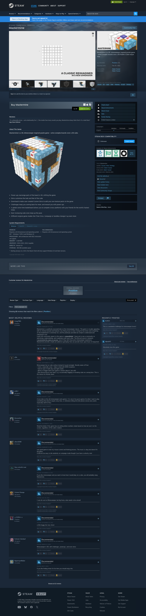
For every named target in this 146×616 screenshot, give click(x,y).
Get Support (122, 604)
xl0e (15, 357)
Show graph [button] (130, 300)
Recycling (89, 607)
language (132, 2)
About (53, 6)
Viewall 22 (131, 153)
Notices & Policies (105, 604)
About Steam (71, 596)
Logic (107, 84)
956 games (17, 393)
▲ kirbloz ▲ (18, 517)
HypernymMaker (19, 561)
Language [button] (40, 300)
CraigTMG (17, 321)
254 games (17, 541)
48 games (17, 323)
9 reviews (16, 395)
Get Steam (121, 596)
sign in (125, 2)
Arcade (123, 84)
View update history (103, 182)
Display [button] (72, 300)
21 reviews (17, 359)
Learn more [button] (129, 141)
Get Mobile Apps (123, 600)
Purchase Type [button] (27, 300)
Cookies (102, 607)
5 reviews (16, 543)
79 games (17, 519)
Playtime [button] (63, 300)
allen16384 (17, 442)
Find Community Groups (104, 190)
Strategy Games (21, 25)
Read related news (103, 185)
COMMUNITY (43, 6)
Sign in (13, 94)
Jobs (87, 600)
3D (104, 84)
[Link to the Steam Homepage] (16, 7)
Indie (112, 84)
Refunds (102, 611)
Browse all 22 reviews (54, 583)
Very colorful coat (20, 467)
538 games (17, 494)
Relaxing (117, 84)
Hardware (88, 604)
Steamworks (71, 604)
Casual (103, 165)
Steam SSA (71, 600)
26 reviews (17, 469)
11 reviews (17, 325)
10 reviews (17, 563)
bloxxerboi (17, 418)
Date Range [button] (51, 300)
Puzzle (99, 84)
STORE (34, 6)
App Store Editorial (14, 122)
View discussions (102, 188)
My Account (121, 607)
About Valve (89, 596)
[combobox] (110, 13)
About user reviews (119, 281)
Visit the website (102, 176)
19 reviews (17, 444)
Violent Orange (19, 492)
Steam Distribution (73, 607)
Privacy (102, 596)
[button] (12, 13)
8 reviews (16, 422)
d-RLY (16, 391)
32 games (17, 420)
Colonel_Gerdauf (20, 539)
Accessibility (104, 600)
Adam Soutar (116, 69)
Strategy (129, 84)
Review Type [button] (14, 300)
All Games (12, 25)
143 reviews (17, 496)
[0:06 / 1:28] (52, 55)
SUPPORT (62, 6)
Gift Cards (70, 611)
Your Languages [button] (20, 307)
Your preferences (132, 281)
